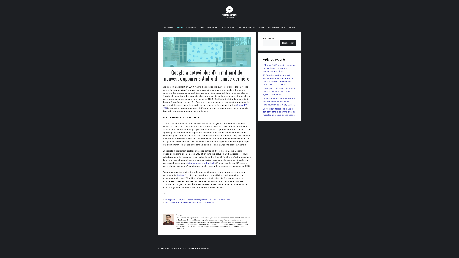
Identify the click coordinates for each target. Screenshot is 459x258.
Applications (191, 27)
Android (179, 27)
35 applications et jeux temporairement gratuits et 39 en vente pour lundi (197, 200)
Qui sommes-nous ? (276, 27)
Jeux (202, 27)
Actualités (168, 27)
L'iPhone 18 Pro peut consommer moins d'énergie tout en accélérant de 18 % (279, 68)
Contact (291, 27)
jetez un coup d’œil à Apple (201, 163)
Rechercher (269, 38)
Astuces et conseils (247, 27)
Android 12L (183, 175)
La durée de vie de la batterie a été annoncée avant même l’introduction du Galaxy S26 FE (279, 102)
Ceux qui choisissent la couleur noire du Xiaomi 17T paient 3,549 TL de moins (279, 91)
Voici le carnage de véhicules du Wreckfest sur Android (189, 202)
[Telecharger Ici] (229, 12)
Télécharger (212, 27)
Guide (261, 27)
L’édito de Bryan (228, 27)
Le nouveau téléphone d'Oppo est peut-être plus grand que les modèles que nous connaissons (279, 112)
